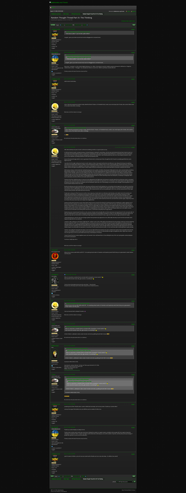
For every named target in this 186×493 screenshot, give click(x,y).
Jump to (114, 481)
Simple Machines (61, 490)
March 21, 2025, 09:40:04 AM (69, 427)
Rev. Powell (55, 52)
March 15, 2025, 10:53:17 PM (70, 274)
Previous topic (125, 21)
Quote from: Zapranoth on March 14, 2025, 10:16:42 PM (77, 303)
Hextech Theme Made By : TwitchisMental (59, 491)
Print (134, 25)
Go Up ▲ (133, 490)
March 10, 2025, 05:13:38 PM (69, 78)
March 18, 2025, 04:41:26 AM (69, 300)
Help (123, 490)
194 (84, 25)
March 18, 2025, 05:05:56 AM (69, 323)
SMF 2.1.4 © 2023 (54, 490)
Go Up (52, 476)
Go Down (53, 25)
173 (70, 25)
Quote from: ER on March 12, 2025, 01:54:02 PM (76, 128)
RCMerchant (55, 346)
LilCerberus (55, 274)
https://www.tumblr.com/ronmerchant (72, 370)
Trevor (53, 125)
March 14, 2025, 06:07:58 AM (69, 147)
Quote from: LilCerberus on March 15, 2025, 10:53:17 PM (78, 326)
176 (80, 25)
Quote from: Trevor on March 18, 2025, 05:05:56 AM (77, 348)
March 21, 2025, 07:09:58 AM (69, 404)
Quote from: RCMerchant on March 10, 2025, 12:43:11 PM (78, 32)
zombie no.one (56, 29)
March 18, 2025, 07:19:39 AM (69, 374)
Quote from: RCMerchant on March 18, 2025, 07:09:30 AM (78, 377)
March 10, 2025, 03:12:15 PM (69, 52)
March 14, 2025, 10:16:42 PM (69, 249)
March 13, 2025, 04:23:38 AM (69, 125)
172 (67, 25)
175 (76, 25)
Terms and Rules (128, 490)
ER (52, 102)
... (64, 25)
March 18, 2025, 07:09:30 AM (69, 345)
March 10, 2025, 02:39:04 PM (69, 29)
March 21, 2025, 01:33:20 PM (69, 453)
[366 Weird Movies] (52, 71)
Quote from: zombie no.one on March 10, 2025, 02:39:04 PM (78, 55)
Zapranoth (55, 250)
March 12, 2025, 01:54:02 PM (69, 102)
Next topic (132, 21)
